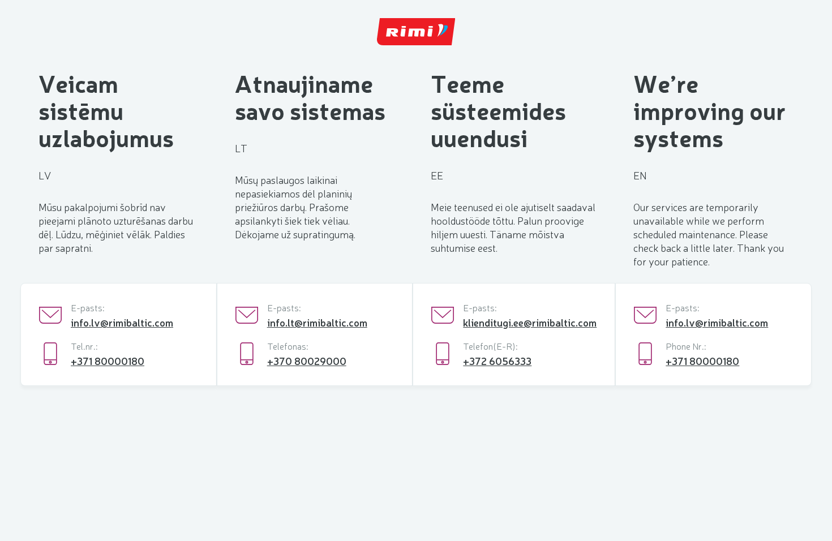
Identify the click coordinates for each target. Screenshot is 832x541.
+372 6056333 (497, 360)
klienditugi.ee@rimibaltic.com (530, 322)
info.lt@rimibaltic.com (317, 322)
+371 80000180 (107, 360)
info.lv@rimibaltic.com (122, 322)
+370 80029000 (306, 360)
